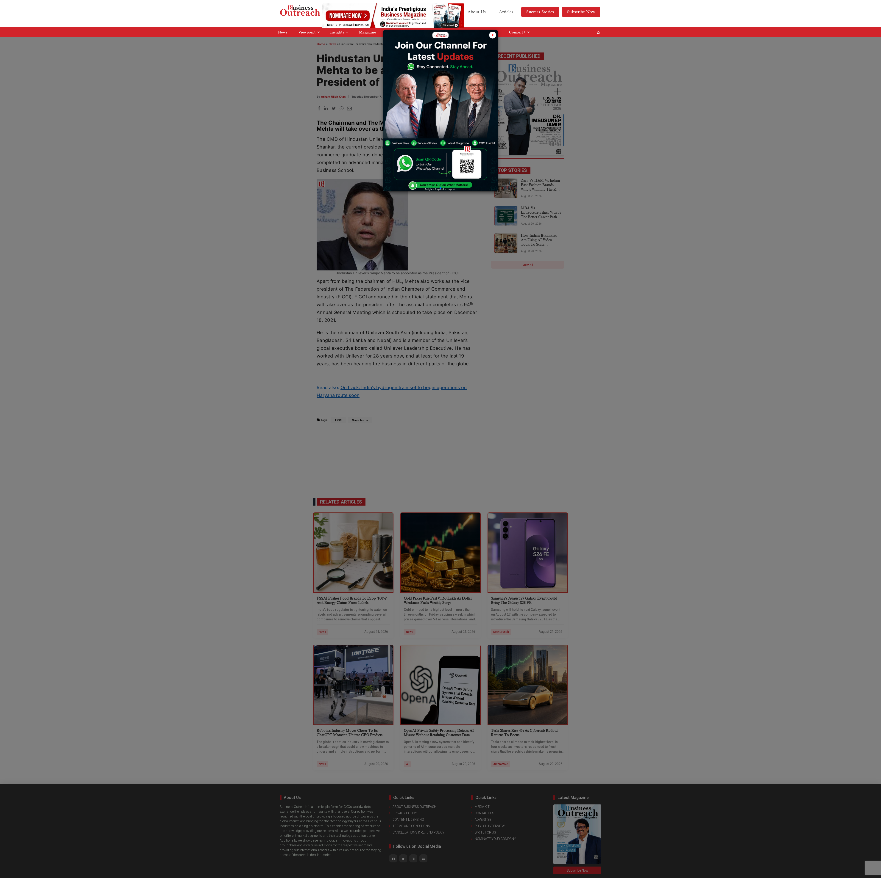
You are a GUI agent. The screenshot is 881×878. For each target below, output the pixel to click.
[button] (440, 188)
